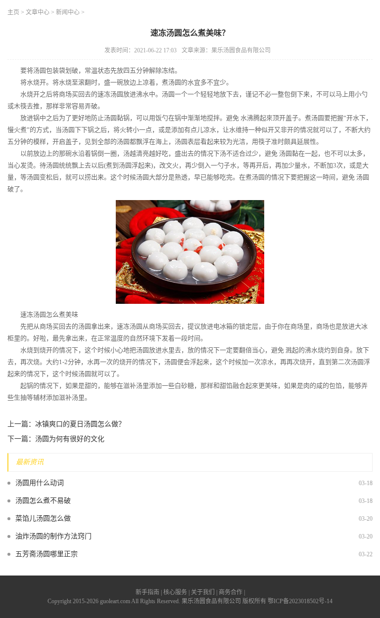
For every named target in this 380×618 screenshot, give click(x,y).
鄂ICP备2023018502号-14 (300, 601)
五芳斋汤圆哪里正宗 (46, 554)
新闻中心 (68, 12)
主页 (13, 12)
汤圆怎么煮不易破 (43, 500)
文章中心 (37, 12)
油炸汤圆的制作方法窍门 (53, 536)
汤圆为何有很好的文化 (69, 439)
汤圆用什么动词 (39, 483)
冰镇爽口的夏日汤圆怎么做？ (80, 424)
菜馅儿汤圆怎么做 (43, 518)
